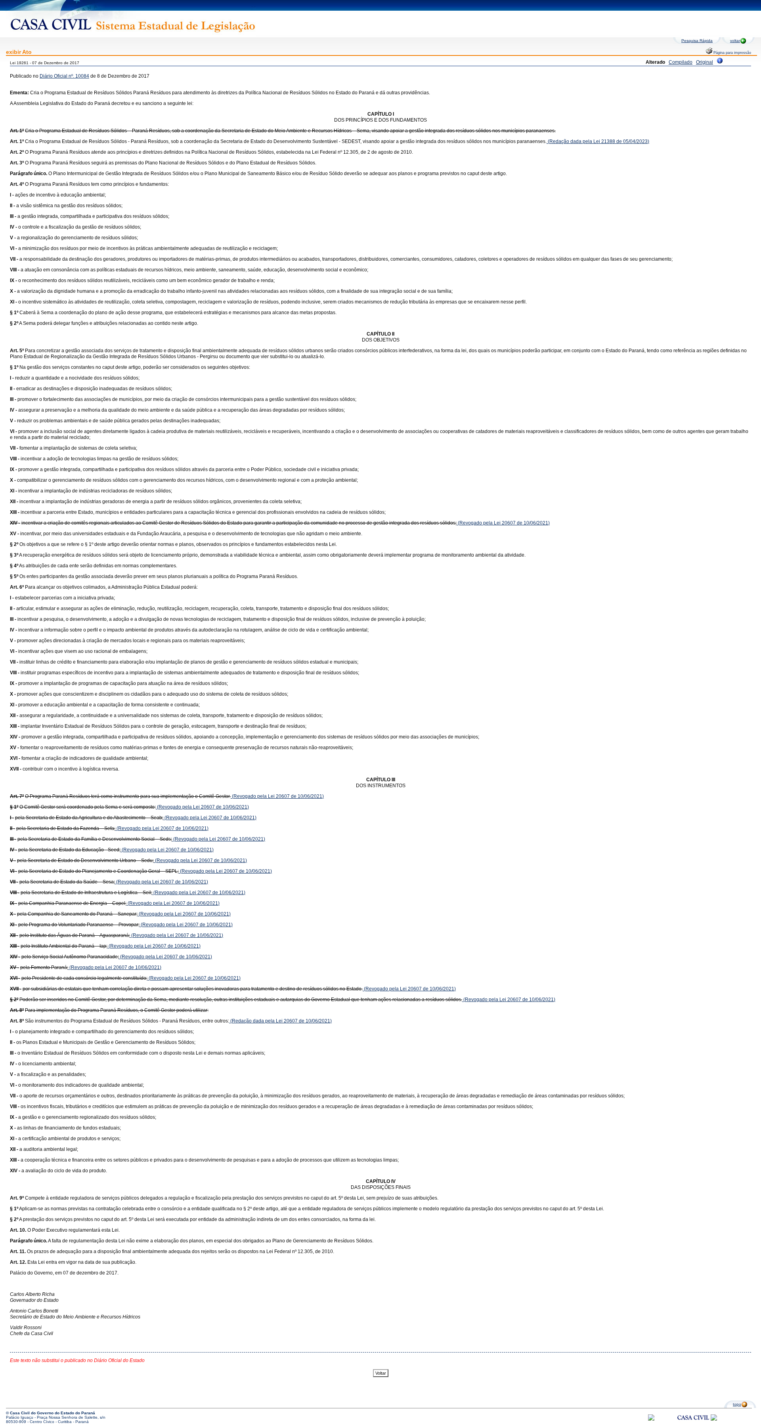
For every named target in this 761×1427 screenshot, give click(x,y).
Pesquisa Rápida (697, 40)
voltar (735, 40)
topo (737, 1404)
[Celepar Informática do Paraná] (651, 1419)
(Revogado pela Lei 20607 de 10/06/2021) (503, 523)
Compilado (680, 62)
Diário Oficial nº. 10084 (64, 76)
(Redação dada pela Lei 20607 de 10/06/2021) (280, 1021)
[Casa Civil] (693, 1425)
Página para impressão (731, 53)
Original (704, 62)
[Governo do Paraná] (714, 1419)
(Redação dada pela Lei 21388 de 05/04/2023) (598, 141)
